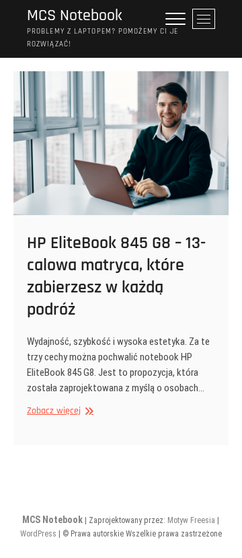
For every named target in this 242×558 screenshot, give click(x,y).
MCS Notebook (74, 16)
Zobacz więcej (58, 411)
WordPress (38, 534)
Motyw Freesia (191, 520)
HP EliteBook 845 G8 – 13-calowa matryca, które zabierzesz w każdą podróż (116, 276)
